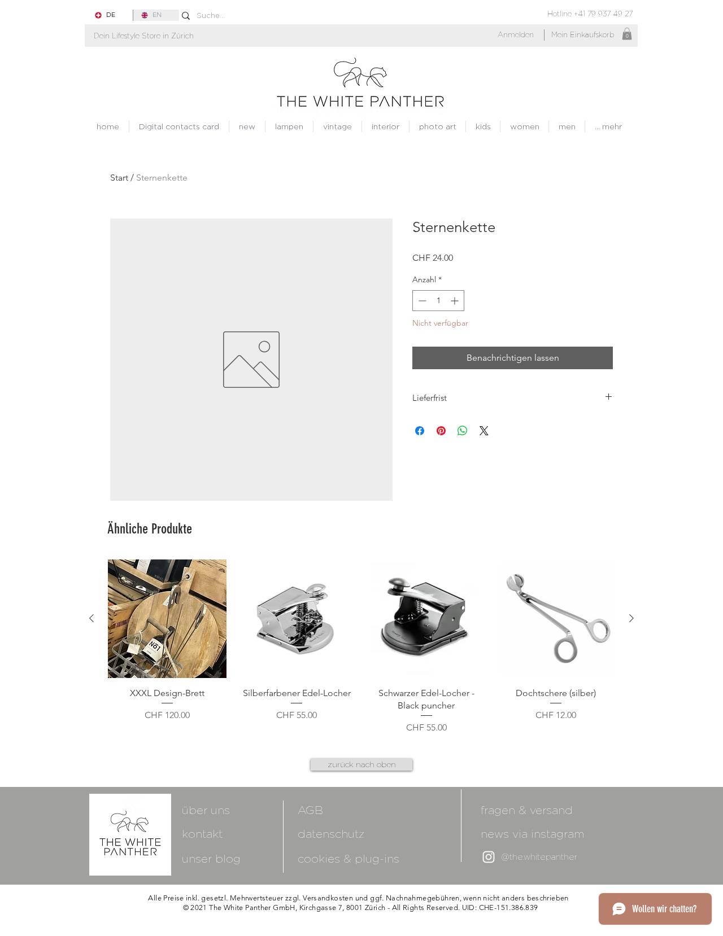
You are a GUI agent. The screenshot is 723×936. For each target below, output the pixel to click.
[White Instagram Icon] (488, 857)
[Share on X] (484, 431)
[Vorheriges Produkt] (91, 618)
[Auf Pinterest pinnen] (441, 431)
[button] (144, 36)
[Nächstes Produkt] (631, 618)
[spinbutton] (438, 300)
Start (119, 177)
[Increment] (455, 300)
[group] (361, 647)
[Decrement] (421, 300)
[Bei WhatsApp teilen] (462, 431)
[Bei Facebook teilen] (419, 431)
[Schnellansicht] (167, 618)
